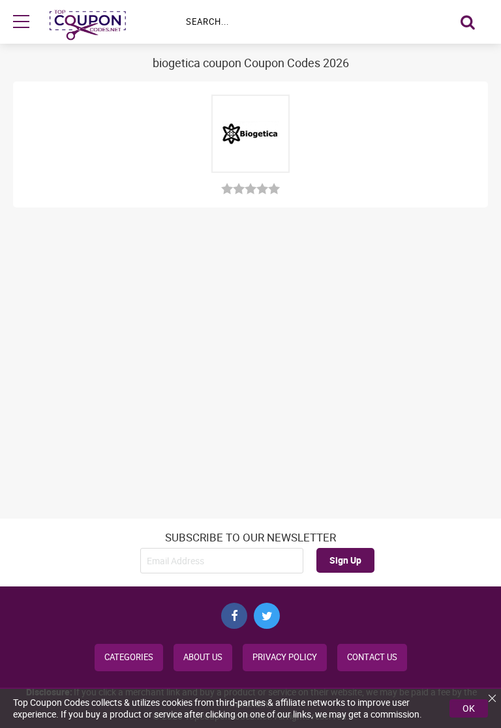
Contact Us (372, 657)
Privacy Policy (284, 657)
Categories (128, 657)
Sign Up (345, 560)
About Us (202, 657)
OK (469, 708)
